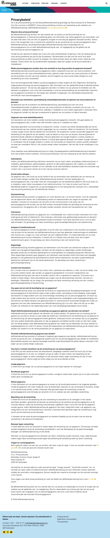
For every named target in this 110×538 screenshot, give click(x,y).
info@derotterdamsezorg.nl (36, 523)
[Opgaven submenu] (58, 3)
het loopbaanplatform (56, 28)
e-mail (91, 479)
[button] (106, 3)
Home (4, 10)
